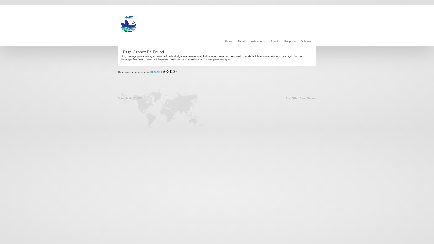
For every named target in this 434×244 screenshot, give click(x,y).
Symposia (290, 41)
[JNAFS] (172, 22)
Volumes (306, 41)
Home (228, 41)
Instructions (258, 41)
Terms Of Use (292, 98)
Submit (274, 41)
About (241, 41)
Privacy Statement (308, 98)
